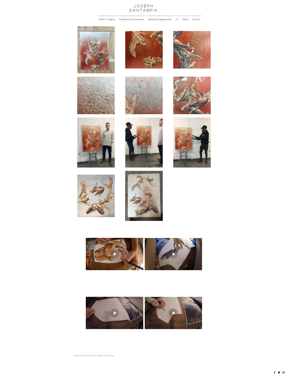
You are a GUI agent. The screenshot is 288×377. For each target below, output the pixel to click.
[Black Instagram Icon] (283, 372)
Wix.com (110, 356)
